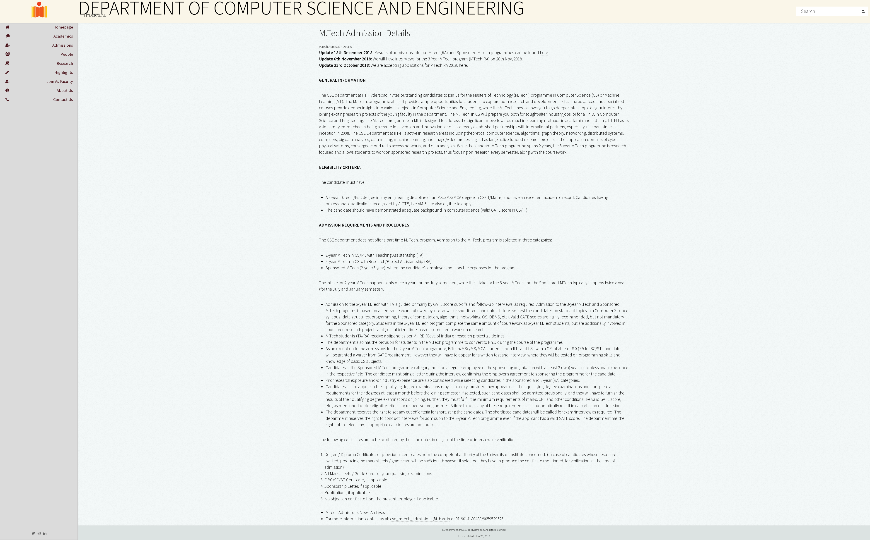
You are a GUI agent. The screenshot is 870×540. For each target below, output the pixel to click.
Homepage (63, 27)
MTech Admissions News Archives (355, 512)
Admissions (62, 45)
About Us (65, 90)
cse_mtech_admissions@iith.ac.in (420, 518)
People (66, 54)
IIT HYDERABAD (92, 15)
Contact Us (63, 99)
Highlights (63, 72)
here (544, 52)
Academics (63, 36)
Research (65, 63)
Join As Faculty (59, 81)
